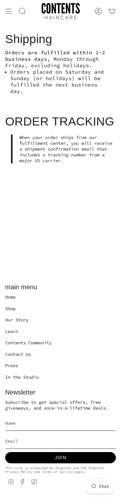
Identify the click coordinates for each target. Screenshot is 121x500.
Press (11, 365)
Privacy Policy (18, 472)
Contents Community (28, 343)
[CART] (112, 11)
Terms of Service (57, 472)
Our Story (16, 320)
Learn (11, 331)
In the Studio (22, 377)
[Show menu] (8, 11)
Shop (10, 308)
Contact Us (18, 354)
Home (10, 297)
